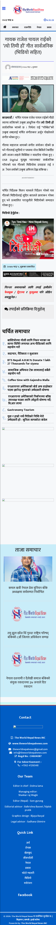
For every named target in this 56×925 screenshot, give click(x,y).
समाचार (15, 27)
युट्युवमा (34, 292)
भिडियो (28, 878)
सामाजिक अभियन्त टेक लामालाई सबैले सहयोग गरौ (29, 371)
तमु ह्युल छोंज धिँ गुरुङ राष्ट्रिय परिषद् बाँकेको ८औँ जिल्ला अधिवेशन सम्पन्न (28, 635)
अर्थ (28, 843)
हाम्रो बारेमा (35, 920)
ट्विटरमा (20, 292)
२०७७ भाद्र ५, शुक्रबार (29, 67)
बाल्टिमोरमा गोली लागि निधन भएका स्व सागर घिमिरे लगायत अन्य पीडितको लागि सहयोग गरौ (29, 344)
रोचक (28, 848)
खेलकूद (28, 853)
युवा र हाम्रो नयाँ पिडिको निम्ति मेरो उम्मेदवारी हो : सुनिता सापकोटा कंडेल (27, 418)
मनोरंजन (28, 883)
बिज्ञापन (19, 920)
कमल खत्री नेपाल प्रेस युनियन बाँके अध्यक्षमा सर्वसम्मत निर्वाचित (28, 590)
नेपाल (39, 27)
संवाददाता (16, 67)
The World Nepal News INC (34, 923)
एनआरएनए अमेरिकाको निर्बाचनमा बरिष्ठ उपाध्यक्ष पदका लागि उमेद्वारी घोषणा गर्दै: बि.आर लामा (29, 400)
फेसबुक (8, 292)
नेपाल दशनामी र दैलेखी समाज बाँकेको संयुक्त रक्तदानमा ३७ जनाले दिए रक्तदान (28, 682)
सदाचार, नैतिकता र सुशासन (23, 353)
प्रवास (49, 27)
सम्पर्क (27, 920)
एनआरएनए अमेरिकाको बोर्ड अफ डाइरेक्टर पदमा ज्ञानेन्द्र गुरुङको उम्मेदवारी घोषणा (30, 388)
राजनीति (27, 27)
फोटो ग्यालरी (28, 873)
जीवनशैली (28, 858)
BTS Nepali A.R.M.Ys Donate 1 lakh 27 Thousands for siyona (28, 361)
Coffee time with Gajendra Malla (28, 380)
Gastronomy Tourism (20, 410)
